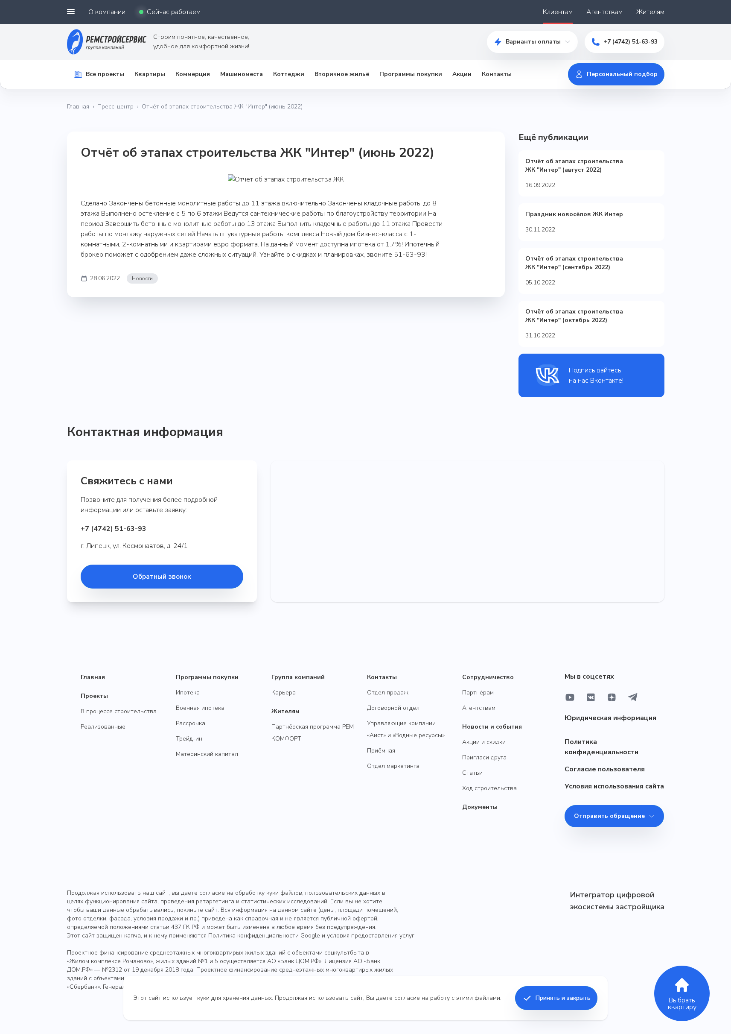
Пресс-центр (115, 107)
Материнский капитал (207, 754)
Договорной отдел (393, 708)
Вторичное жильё (342, 74)
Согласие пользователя (605, 769)
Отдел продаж (387, 692)
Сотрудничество (488, 677)
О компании (106, 12)
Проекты (94, 696)
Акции (462, 74)
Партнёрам (478, 692)
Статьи (472, 773)
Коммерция (192, 74)
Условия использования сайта (614, 786)
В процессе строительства (119, 711)
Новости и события (492, 727)
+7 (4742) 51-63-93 (630, 42)
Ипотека (188, 692)
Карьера (283, 692)
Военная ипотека (200, 708)
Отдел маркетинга (393, 766)
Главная (78, 107)
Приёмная (381, 751)
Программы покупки (410, 74)
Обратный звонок (162, 576)
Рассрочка (190, 723)
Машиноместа (241, 74)
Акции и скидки (484, 742)
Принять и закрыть (563, 998)
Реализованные (103, 727)
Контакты (497, 74)
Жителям (650, 12)
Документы (480, 807)
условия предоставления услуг (370, 935)
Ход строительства (489, 788)
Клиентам (558, 12)
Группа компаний (298, 677)
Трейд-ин (189, 739)
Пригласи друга (484, 757)
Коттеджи (288, 74)
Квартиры (149, 74)
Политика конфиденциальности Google (264, 935)
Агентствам (604, 12)
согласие (407, 998)
